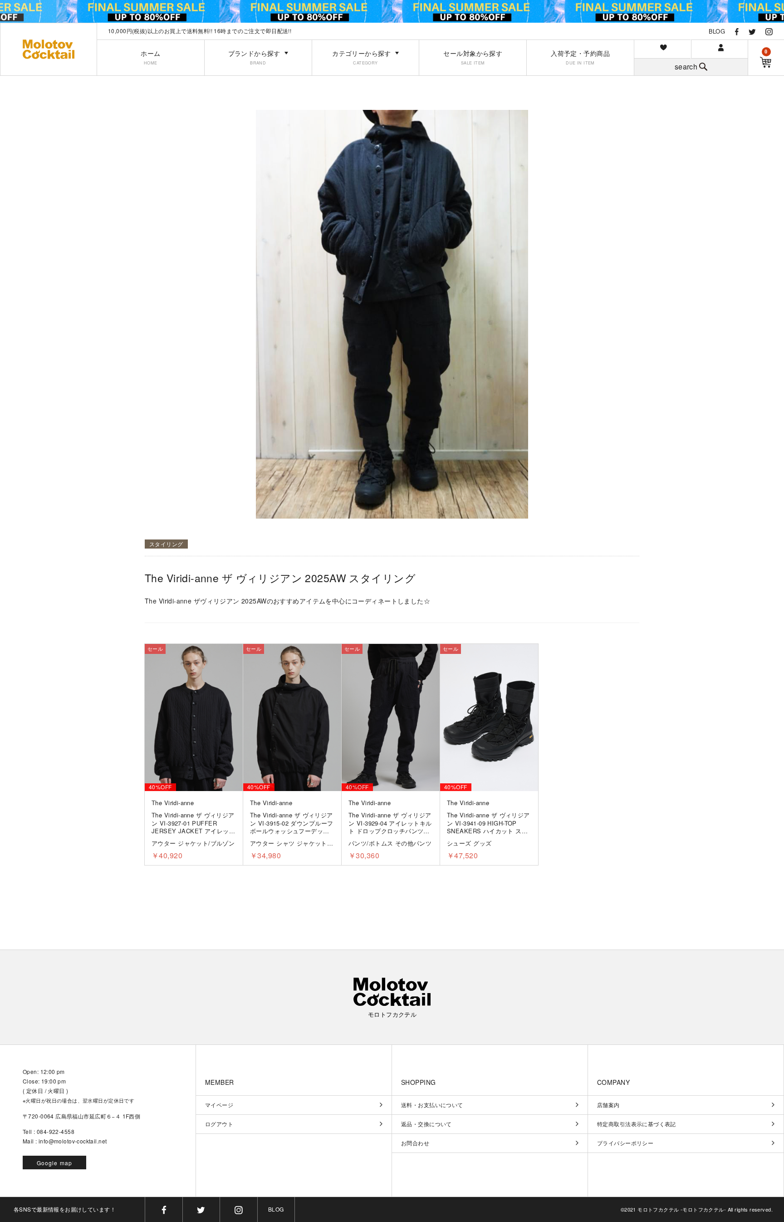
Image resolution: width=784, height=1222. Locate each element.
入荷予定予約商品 (580, 57)
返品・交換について (426, 1124)
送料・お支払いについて (432, 1104)
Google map (55, 1163)
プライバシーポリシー (625, 1143)
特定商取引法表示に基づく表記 (636, 1124)
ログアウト (219, 1124)
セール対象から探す (472, 57)
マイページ (219, 1104)
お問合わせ (415, 1143)
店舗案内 (608, 1104)
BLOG (717, 31)
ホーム (150, 57)
